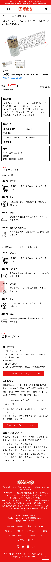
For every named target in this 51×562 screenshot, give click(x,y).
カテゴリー (2, 286)
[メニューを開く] (3, 9)
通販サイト (32, 526)
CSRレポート (9, 531)
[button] (4, 44)
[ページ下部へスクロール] (45, 556)
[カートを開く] (46, 9)
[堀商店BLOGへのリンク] (33, 546)
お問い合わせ (32, 531)
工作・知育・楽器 (19, 16)
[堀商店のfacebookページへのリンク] (28, 546)
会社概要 (10, 526)
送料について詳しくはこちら (20, 425)
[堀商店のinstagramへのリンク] (23, 546)
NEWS (41, 526)
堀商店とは (21, 526)
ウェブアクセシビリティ (25, 540)
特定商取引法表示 (16, 535)
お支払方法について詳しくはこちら (23, 373)
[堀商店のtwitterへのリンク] (18, 546)
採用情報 (20, 531)
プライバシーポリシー (33, 535)
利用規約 (43, 531)
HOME (6, 16)
